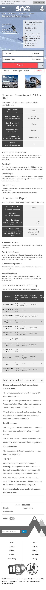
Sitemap (34, 559)
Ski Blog (11, 550)
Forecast (34, 38)
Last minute (7, 83)
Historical (28, 45)
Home (4, 13)
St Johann (5, 16)
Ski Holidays (12, 13)
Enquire (39, 71)
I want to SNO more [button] (7, 3)
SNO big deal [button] (39, 2)
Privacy (34, 550)
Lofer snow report (7, 339)
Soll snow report (7, 357)
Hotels (15, 83)
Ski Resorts (23, 13)
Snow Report (17, 71)
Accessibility (35, 554)
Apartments (6, 86)
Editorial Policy (11, 559)
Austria (31, 13)
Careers (34, 546)
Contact (11, 546)
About (34, 542)
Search (6, 71)
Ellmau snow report (7, 304)
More (25, 71)
